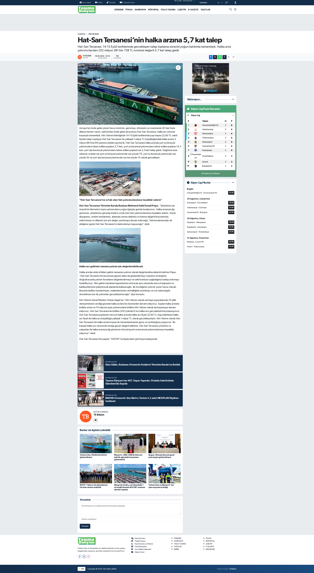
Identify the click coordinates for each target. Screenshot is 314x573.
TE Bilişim (99, 415)
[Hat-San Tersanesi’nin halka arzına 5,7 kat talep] (130, 94)
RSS (82, 569)
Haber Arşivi (139, 552)
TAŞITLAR (205, 10)
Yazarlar (112, 2)
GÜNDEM (118, 10)
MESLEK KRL (210, 549)
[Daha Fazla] (224, 57)
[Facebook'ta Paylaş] (210, 57)
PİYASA (129, 10)
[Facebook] (80, 556)
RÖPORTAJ (153, 10)
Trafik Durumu (140, 541)
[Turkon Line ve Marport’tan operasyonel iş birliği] (164, 474)
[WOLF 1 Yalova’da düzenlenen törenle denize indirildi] (96, 474)
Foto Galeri (86, 2)
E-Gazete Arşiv (128, 2)
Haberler (81, 34)
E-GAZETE (193, 10)
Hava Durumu (140, 538)
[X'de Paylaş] (215, 57)
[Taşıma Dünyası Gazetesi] (87, 9)
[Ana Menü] (235, 9)
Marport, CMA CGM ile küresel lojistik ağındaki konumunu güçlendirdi (128, 457)
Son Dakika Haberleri (143, 549)
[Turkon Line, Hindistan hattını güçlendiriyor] (96, 443)
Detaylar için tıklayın (211, 173)
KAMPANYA (140, 10)
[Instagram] (88, 556)
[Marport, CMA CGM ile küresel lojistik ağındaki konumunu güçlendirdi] (130, 443)
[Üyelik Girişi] (234, 2)
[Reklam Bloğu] (210, 78)
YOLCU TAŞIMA (168, 10)
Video (100, 2)
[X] (84, 556)
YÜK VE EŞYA (93, 34)
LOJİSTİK (182, 10)
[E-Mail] (96, 420)
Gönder (85, 526)
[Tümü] (233, 99)
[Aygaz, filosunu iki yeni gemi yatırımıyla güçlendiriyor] (164, 443)
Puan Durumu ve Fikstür (144, 544)
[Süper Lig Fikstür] (233, 183)
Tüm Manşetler (141, 546)
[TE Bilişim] (86, 416)
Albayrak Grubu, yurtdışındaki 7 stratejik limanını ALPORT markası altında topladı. (129, 487)
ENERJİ (176, 549)
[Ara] (230, 9)
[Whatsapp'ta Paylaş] (220, 57)
